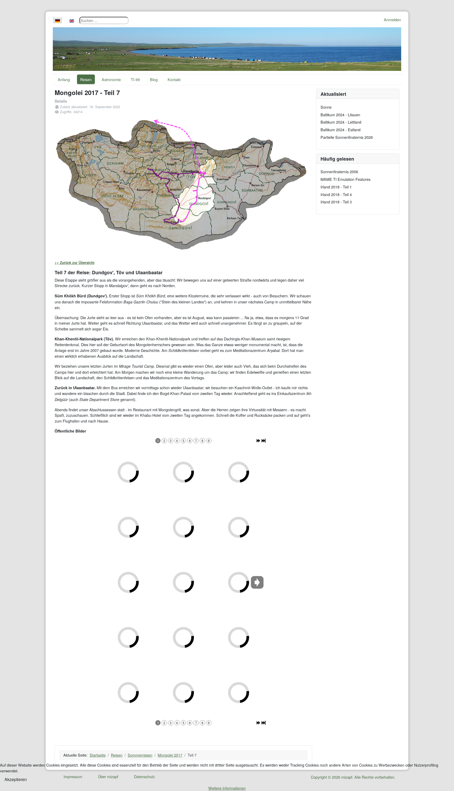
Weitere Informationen (227, 788)
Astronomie (111, 79)
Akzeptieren (15, 779)
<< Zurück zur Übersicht (74, 262)
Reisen (86, 79)
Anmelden (392, 19)
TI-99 (135, 79)
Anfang (64, 79)
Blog (154, 79)
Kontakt (174, 79)
